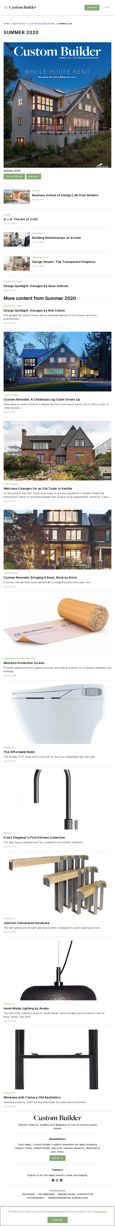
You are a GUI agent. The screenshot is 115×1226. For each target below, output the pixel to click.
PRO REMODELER (46, 1194)
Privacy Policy (100, 1211)
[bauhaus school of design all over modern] (17, 197)
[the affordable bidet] (57, 714)
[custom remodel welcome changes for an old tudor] (57, 450)
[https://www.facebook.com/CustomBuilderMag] (53, 1180)
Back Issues (19, 24)
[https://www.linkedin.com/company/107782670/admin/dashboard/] (61, 1180)
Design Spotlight (13, 281)
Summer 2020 (12, 170)
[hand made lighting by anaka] (57, 970)
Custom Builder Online (42, 24)
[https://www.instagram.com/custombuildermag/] (57, 1180)
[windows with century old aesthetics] (57, 1059)
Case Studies (11, 395)
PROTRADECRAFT (35, 1198)
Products (9, 747)
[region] (57, 1216)
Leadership (38, 233)
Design (36, 191)
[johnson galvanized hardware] (57, 885)
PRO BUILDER (28, 1194)
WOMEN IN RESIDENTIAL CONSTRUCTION (68, 1198)
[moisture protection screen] (57, 625)
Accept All (57, 1220)
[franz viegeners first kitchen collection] (57, 799)
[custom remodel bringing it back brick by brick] (57, 539)
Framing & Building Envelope (19, 658)
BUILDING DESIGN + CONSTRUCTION (75, 1194)
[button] (6, 7)
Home (6, 24)
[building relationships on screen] (17, 239)
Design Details (40, 257)
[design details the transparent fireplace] (17, 263)
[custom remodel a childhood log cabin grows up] (57, 361)
